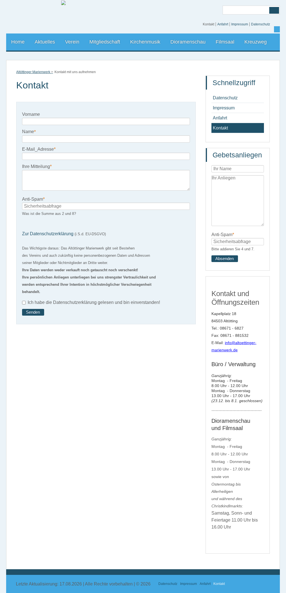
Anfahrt (222, 24)
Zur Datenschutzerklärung (47, 233)
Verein (72, 42)
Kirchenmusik (145, 42)
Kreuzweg (255, 42)
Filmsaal (225, 42)
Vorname (31, 114)
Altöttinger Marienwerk (33, 72)
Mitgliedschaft (104, 42)
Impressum (239, 24)
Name (29, 131)
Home (18, 42)
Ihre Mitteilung (37, 166)
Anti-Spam (33, 198)
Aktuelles (45, 42)
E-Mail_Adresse (39, 149)
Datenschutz (260, 24)
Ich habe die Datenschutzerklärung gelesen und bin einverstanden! (94, 302)
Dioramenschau (188, 42)
